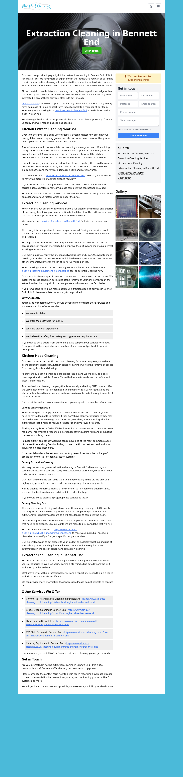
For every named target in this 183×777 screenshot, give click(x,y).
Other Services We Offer (131, 172)
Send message (138, 135)
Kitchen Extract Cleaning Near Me (136, 153)
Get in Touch (124, 177)
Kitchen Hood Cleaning (130, 163)
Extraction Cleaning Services (133, 158)
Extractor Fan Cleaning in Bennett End (138, 168)
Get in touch (91, 50)
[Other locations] (151, 6)
